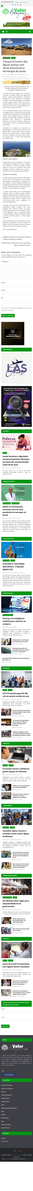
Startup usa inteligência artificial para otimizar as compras (14, 621)
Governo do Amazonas (7, 1088)
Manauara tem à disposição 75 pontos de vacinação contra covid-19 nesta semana (20, 982)
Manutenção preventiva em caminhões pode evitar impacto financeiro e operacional (20, 650)
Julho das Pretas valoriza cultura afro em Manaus (21, 929)
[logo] (14, 1044)
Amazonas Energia (6, 1124)
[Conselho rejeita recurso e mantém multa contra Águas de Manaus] (16, 817)
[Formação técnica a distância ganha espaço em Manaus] (16, 755)
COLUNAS (13, 560)
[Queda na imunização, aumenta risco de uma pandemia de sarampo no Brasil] (16, 493)
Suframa (3, 1091)
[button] (2, 6)
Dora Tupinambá (7, 74)
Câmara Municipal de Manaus (9, 1108)
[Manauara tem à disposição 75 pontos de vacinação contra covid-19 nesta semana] (6, 983)
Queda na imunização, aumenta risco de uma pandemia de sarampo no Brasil (14, 510)
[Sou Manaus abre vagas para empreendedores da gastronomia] (16, 887)
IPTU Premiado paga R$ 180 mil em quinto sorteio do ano (16, 694)
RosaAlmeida (27, 78)
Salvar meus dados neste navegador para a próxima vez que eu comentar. (16, 309)
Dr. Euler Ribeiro (6, 503)
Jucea (2, 1121)
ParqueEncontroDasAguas (8, 78)
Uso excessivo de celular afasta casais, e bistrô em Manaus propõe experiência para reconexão (20, 723)
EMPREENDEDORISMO (7, 897)
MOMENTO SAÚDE (15, 503)
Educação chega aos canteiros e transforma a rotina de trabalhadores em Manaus (20, 795)
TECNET (3, 1138)
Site (2, 298)
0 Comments (25, 74)
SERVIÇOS (10, 690)
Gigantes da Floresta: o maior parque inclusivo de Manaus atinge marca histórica (17, 238)
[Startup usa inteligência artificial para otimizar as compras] (16, 604)
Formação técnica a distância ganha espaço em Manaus (16, 770)
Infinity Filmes (4, 1141)
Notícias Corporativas (7, 615)
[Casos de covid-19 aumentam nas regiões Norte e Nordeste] (16, 950)
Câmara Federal (5, 1101)
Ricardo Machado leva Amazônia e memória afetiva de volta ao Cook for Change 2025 (21, 712)
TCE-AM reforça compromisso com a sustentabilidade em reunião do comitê (16, 244)
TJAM (2, 1111)
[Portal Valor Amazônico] (3, 31)
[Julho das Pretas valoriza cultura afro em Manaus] (6, 931)
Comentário (5, 261)
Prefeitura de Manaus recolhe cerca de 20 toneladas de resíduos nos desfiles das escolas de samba (21, 733)
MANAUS (13, 57)
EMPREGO (11, 765)
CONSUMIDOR (5, 827)
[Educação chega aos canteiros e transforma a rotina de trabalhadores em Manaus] (6, 796)
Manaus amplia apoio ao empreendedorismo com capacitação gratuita (19, 920)
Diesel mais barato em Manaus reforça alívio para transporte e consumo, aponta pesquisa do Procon (20, 855)
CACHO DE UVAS (6, 560)
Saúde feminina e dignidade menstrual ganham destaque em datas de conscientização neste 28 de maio (16, 460)
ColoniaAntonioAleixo (8, 76)
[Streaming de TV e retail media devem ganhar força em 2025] (6, 642)
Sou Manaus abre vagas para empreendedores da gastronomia (16, 903)
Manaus (15, 76)
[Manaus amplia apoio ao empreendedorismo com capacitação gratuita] (6, 921)
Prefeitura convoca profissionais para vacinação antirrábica (21, 786)
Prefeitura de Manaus (7, 1085)
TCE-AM (3, 1114)
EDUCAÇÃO (5, 765)
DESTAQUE (12, 827)
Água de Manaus (5, 1127)
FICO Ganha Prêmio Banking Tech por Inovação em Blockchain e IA (15, 659)
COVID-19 (5, 960)
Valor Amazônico (17, 468)
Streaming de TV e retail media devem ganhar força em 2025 (20, 640)
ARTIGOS (4, 453)
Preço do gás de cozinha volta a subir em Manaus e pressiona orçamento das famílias (20, 865)
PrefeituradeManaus (19, 78)
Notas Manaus (5, 1118)
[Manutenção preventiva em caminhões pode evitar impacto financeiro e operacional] (6, 651)
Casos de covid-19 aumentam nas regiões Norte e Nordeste (16, 965)
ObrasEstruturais (22, 76)
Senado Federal (5, 1098)
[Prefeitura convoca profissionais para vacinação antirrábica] (6, 787)
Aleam (2, 1105)
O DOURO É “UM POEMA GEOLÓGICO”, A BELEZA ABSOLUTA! (13, 567)
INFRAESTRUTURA (6, 57)
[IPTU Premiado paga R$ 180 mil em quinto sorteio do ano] (16, 679)
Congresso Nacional (6, 1095)
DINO (15, 627)
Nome (3, 283)
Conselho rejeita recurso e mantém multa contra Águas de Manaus (16, 833)
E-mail (3, 290)
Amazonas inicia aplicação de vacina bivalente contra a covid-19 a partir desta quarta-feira (21, 992)
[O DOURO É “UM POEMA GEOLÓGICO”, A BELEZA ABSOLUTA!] (16, 550)
